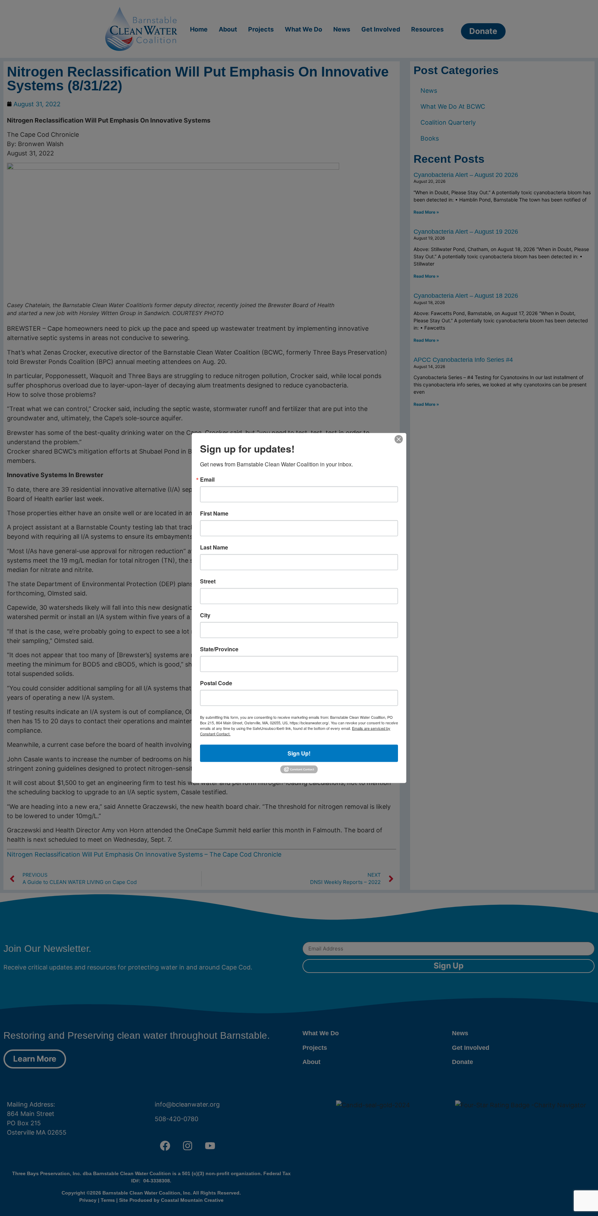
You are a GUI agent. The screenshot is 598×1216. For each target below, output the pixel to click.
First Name (214, 513)
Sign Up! (299, 753)
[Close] (398, 439)
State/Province (219, 649)
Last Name (214, 547)
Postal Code (216, 683)
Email (207, 479)
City (205, 615)
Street (208, 581)
